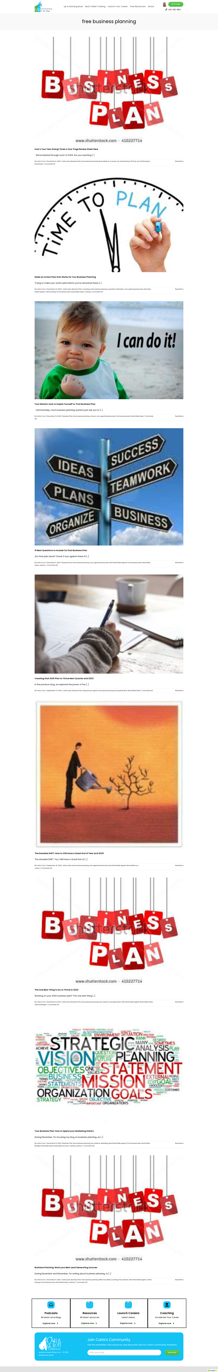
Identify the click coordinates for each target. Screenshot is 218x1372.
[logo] (44, 2)
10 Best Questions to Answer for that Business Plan (61, 550)
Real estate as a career (107, 161)
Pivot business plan (64, 292)
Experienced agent (90, 690)
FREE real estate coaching (108, 1280)
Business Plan (76, 161)
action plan (66, 161)
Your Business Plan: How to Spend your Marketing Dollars (64, 1131)
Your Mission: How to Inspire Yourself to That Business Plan (65, 404)
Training (87, 292)
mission (93, 416)
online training (50, 292)
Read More (179, 161)
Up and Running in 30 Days (126, 161)
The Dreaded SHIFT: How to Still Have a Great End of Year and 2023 (69, 853)
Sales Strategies (41, 1005)
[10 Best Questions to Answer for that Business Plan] (109, 487)
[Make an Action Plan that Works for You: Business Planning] (109, 222)
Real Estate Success (61, 1146)
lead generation (121, 690)
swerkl (51, 1355)
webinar (42, 565)
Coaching (86, 289)
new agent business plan (134, 289)
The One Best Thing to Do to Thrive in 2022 (56, 989)
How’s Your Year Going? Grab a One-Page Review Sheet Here (66, 149)
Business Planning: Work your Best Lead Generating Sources (66, 1267)
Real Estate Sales (77, 292)
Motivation (120, 289)
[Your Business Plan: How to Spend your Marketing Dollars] (109, 1070)
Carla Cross (41, 161)
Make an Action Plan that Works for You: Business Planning (65, 277)
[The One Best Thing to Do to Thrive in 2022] (109, 931)
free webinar (104, 1002)
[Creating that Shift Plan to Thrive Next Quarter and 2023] (109, 624)
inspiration (112, 289)
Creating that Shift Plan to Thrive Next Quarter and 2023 (64, 678)
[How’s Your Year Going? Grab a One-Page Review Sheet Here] (109, 90)
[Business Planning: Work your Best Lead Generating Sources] (109, 1209)
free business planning (90, 161)
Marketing (104, 1143)
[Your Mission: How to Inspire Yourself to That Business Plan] (109, 350)
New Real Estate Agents (118, 562)
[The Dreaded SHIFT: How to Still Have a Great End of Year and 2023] (109, 774)
